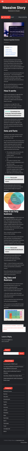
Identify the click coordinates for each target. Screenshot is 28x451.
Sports (5, 420)
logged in (9, 339)
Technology (6, 423)
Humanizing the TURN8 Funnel (10, 364)
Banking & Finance (8, 391)
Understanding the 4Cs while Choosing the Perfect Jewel (13, 379)
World (5, 431)
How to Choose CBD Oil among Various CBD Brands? (13, 328)
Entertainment (7, 399)
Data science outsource (9, 217)
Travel (5, 426)
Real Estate (6, 418)
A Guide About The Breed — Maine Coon (14, 325)
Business (5, 394)
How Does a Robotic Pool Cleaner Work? (13, 375)
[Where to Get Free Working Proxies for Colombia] (13, 17)
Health (5, 404)
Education (6, 396)
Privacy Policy (24, 442)
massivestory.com (20, 440)
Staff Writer (6, 42)
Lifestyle (5, 410)
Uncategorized (7, 428)
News (5, 415)
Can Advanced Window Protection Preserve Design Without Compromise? (13, 367)
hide (11, 47)
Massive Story (14, 8)
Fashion (5, 402)
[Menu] (2, 1)
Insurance (6, 407)
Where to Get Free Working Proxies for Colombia (12, 372)
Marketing (6, 412)
